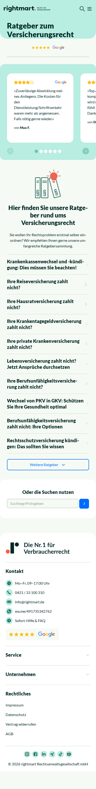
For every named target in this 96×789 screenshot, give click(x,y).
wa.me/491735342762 (33, 611)
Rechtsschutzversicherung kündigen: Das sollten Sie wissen (43, 443)
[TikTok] (60, 754)
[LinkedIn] (44, 754)
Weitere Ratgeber (44, 464)
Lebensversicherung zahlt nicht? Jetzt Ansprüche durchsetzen (41, 364)
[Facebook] (35, 754)
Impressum (15, 705)
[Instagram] (27, 754)
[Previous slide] (10, 151)
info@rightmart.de (29, 602)
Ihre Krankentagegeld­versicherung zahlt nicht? (44, 324)
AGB (9, 733)
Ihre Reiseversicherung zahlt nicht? (37, 284)
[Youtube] (69, 754)
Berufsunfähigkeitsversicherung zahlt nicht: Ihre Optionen (41, 423)
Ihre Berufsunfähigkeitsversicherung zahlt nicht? (42, 384)
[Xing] (52, 754)
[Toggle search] (82, 8)
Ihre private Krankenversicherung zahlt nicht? (43, 344)
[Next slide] (85, 151)
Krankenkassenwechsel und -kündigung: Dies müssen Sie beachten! (45, 264)
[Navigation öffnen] (89, 9)
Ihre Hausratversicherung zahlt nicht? (40, 304)
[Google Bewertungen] (48, 47)
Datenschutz (16, 714)
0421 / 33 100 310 (29, 592)
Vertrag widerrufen (21, 724)
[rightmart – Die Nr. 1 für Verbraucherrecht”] (27, 9)
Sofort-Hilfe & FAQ (30, 620)
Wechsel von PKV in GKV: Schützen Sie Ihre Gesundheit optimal (45, 403)
